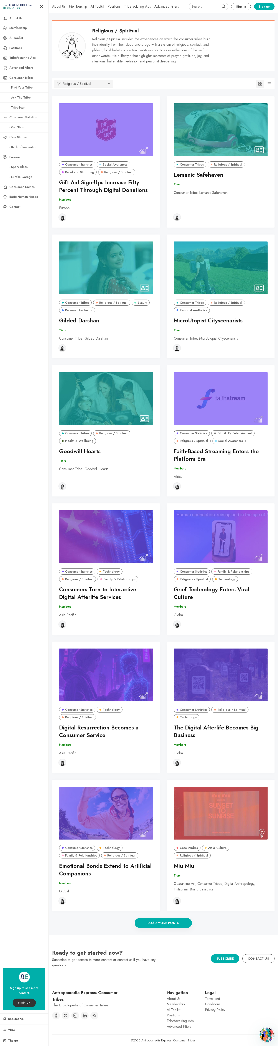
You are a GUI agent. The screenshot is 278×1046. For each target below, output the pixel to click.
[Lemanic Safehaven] (221, 129)
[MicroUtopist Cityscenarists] (221, 267)
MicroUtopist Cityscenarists (208, 321)
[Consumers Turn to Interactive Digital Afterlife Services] (106, 536)
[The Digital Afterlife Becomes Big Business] (221, 675)
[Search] (223, 6)
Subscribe (225, 958)
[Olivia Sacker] (177, 348)
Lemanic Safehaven (198, 175)
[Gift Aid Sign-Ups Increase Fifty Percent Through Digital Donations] (106, 129)
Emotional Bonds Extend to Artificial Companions (105, 870)
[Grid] (260, 84)
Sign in (241, 6)
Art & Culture (217, 848)
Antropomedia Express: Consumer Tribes (168, 1040)
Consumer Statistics (79, 164)
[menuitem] (59, 6)
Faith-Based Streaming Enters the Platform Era (216, 455)
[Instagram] (75, 1015)
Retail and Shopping (79, 172)
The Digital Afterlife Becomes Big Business (216, 731)
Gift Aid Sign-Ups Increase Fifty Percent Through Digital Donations (103, 186)
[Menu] (41, 6)
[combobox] (208, 6)
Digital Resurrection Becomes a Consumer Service (99, 731)
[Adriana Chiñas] (62, 217)
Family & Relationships (120, 579)
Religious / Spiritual (118, 172)
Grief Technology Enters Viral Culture (211, 593)
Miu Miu (184, 866)
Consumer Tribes (192, 164)
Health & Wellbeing (79, 441)
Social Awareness (115, 164)
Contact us (258, 958)
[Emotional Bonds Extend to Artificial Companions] (106, 813)
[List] (269, 84)
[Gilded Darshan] (106, 267)
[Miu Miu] (221, 813)
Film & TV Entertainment (234, 433)
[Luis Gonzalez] (62, 486)
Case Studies (189, 848)
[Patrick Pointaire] (177, 217)
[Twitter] (66, 1015)
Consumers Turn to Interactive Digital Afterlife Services (97, 593)
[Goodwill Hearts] (106, 398)
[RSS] (94, 1015)
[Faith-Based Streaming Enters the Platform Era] (221, 398)
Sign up (264, 6)
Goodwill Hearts (80, 451)
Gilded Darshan (79, 321)
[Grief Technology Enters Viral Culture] (221, 536)
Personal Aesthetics (79, 310)
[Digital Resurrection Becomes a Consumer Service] (106, 675)
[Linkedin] (85, 1015)
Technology (111, 571)
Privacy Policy (215, 1009)
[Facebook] (56, 1015)
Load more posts (163, 923)
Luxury (142, 302)
